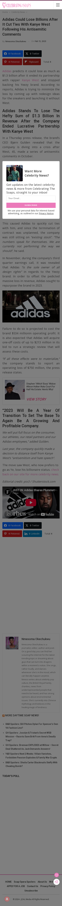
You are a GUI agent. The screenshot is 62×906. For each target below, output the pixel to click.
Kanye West (30, 80)
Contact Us (32, 886)
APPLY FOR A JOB (16, 886)
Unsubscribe (31, 890)
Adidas (6, 71)
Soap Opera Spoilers (24, 882)
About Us (42, 882)
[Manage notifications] (7, 899)
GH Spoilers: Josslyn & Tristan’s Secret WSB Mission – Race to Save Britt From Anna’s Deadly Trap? (31, 736)
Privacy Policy (47, 886)
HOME (8, 882)
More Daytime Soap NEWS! (22, 715)
